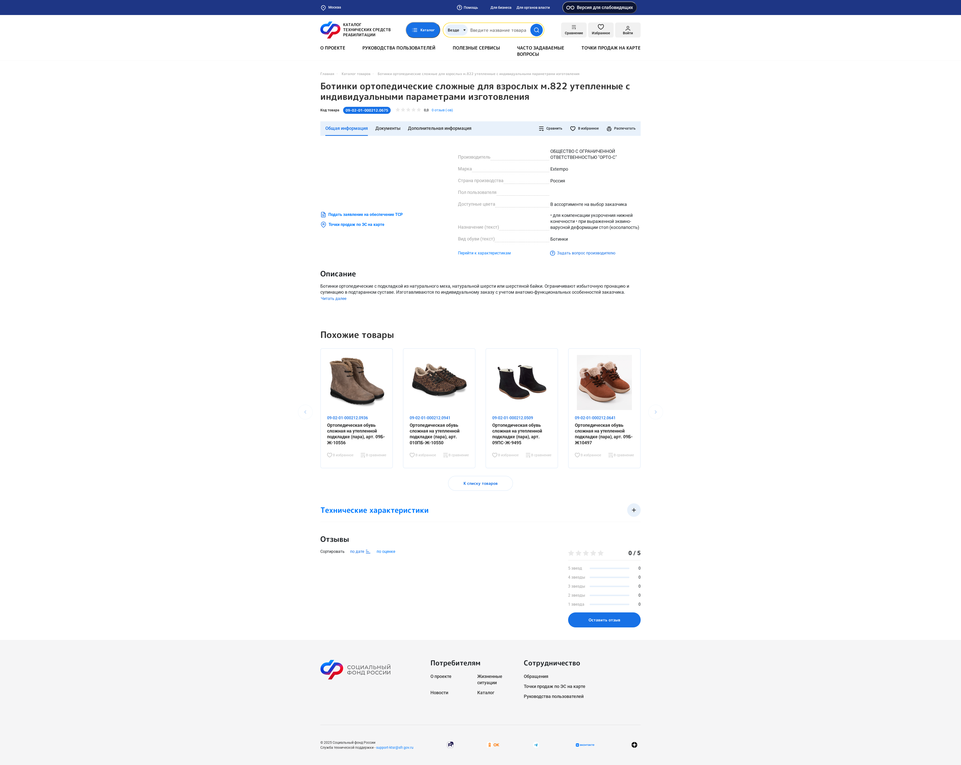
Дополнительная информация (439, 128)
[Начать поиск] (536, 30)
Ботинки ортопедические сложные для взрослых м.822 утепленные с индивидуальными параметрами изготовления (475, 91)
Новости (439, 692)
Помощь (471, 8)
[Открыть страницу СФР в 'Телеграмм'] (536, 744)
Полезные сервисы (476, 48)
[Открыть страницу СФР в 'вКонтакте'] (585, 744)
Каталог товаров (356, 73)
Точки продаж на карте (611, 48)
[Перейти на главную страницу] (355, 30)
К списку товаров (480, 483)
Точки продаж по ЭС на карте (356, 224)
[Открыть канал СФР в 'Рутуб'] (450, 744)
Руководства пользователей (398, 48)
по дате (357, 551)
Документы (387, 128)
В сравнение (375, 455)
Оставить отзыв (604, 620)
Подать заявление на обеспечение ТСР (365, 214)
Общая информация (346, 128)
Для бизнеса (501, 8)
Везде (453, 30)
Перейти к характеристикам (484, 253)
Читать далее (333, 298)
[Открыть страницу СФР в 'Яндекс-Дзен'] (634, 745)
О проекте (332, 48)
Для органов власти (533, 8)
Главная (327, 73)
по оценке (386, 551)
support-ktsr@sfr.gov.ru (394, 747)
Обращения (536, 676)
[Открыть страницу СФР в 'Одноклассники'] (493, 744)
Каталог (486, 692)
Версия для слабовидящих (605, 7)
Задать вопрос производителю (586, 253)
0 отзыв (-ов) (442, 110)
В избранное (588, 128)
